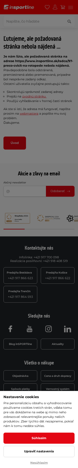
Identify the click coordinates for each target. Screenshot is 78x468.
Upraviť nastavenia (39, 451)
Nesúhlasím (39, 462)
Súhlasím (39, 438)
